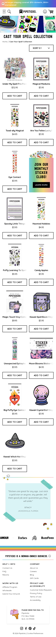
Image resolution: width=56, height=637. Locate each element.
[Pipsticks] (28, 11)
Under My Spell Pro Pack (14, 84)
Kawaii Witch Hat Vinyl (15, 456)
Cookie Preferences (35, 633)
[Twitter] (30, 629)
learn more (41, 185)
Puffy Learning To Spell (14, 270)
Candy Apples (41, 270)
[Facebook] (25, 629)
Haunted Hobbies (41, 223)
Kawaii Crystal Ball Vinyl (41, 410)
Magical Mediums (41, 84)
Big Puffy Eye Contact (15, 410)
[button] (4, 11)
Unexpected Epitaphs (15, 363)
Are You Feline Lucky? (41, 130)
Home (4, 42)
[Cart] (50, 11)
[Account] (45, 11)
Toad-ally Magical (15, 130)
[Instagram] (21, 629)
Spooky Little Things (14, 223)
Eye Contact (15, 177)
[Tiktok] (34, 629)
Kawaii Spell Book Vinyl (41, 317)
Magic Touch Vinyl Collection (16, 317)
